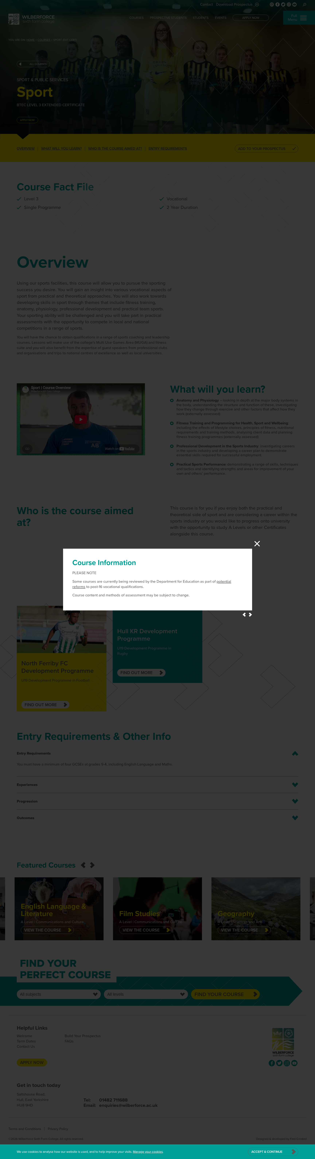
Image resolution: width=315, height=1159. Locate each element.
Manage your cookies (148, 1151)
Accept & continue (266, 1151)
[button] (244, 614)
